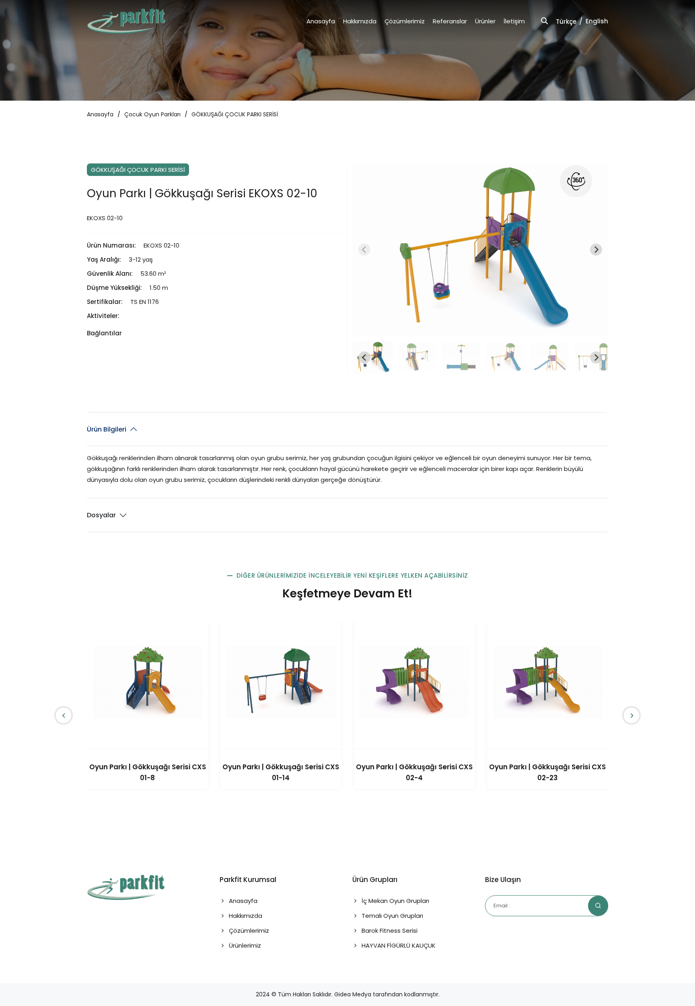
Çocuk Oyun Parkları (152, 114)
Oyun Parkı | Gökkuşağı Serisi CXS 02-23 (547, 772)
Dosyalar (101, 515)
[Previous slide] (364, 250)
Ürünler (485, 21)
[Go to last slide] (364, 357)
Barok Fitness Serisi (388, 930)
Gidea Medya (352, 994)
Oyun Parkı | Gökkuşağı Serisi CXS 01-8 (147, 772)
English (597, 21)
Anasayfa (320, 21)
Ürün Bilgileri (106, 429)
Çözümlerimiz (405, 21)
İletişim (514, 21)
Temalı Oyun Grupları (391, 915)
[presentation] (64, 715)
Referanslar (450, 21)
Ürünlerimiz (244, 945)
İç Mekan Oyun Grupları (394, 901)
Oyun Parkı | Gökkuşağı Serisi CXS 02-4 (414, 772)
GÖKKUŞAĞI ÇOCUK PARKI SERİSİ (234, 114)
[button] (372, 357)
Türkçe (566, 21)
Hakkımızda (359, 21)
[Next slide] (596, 250)
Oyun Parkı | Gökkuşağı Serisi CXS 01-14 (280, 772)
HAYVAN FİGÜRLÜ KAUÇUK (398, 945)
